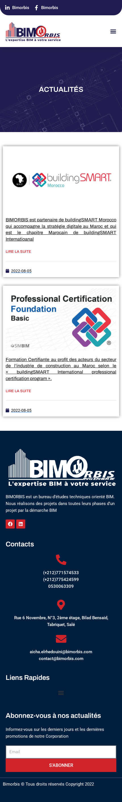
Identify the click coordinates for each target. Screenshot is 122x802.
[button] (113, 31)
